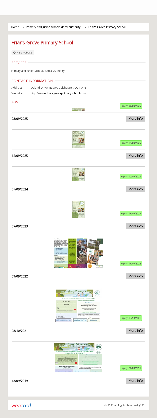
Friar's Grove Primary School (107, 27)
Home (15, 27)
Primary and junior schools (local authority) (54, 27)
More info (135, 118)
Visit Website (24, 52)
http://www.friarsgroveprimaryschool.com (58, 93)
